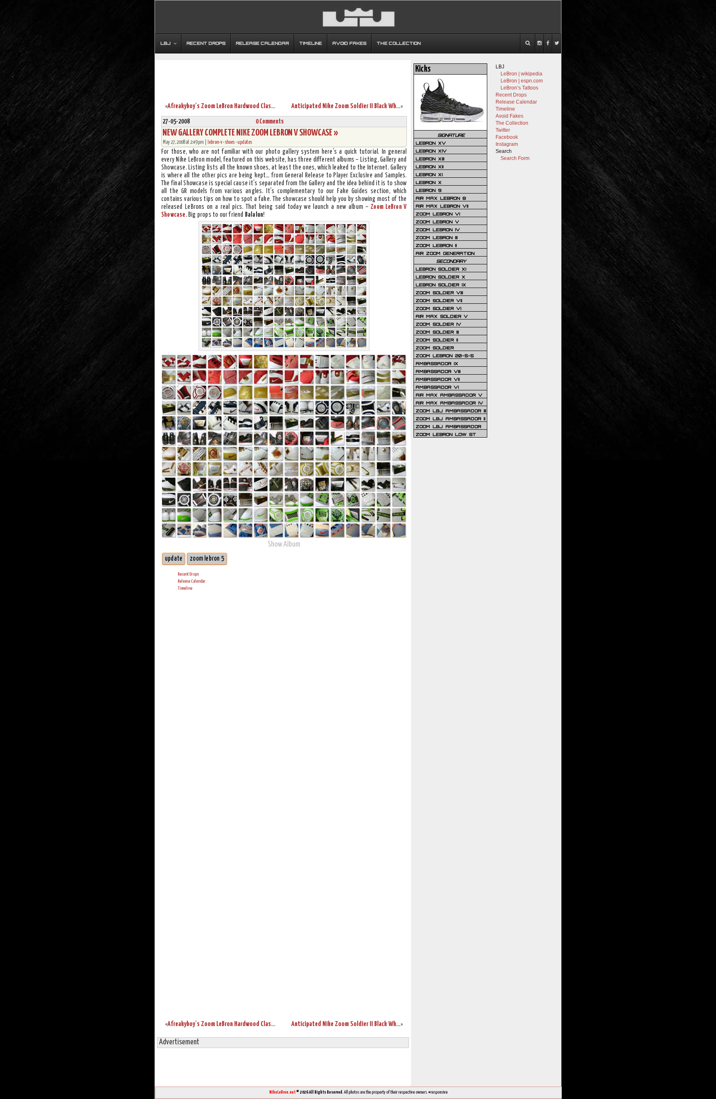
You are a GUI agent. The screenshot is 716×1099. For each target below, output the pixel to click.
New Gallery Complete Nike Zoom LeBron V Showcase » (250, 133)
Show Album (284, 544)
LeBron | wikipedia (521, 74)
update (173, 559)
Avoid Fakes (509, 116)
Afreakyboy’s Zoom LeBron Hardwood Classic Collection (236, 106)
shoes (230, 142)
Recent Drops (188, 574)
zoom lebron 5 (207, 559)
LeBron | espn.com (522, 81)
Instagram (507, 144)
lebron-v (215, 142)
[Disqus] (284, 700)
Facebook (507, 137)
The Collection (512, 123)
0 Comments (270, 122)
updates (244, 142)
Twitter (503, 130)
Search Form (515, 158)
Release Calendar (192, 581)
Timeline (185, 588)
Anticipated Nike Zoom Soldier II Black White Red (352, 106)
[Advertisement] (283, 75)
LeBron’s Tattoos (519, 88)
